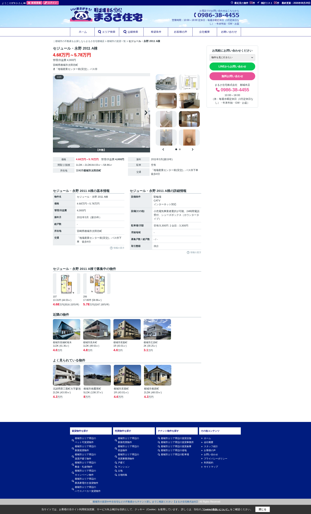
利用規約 (208, 462)
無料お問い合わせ (232, 76)
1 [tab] (176, 149)
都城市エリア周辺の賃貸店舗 (176, 438)
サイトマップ (211, 466)
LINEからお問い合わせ (232, 66)
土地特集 (122, 474)
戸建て (121, 462)
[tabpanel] (178, 110)
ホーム (207, 438)
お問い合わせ (211, 454)
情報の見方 (119, 248)
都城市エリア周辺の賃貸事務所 (177, 442)
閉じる (262, 509)
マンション (124, 466)
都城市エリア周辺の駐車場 (175, 454)
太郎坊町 (73, 64)
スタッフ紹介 (211, 446)
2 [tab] (180, 149)
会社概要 (208, 442)
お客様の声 (210, 450)
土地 (120, 470)
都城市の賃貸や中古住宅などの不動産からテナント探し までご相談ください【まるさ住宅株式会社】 (146, 501)
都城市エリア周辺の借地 (174, 450)
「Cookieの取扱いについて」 (215, 509)
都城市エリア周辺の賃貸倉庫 (176, 446)
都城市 (64, 64)
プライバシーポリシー (215, 458)
